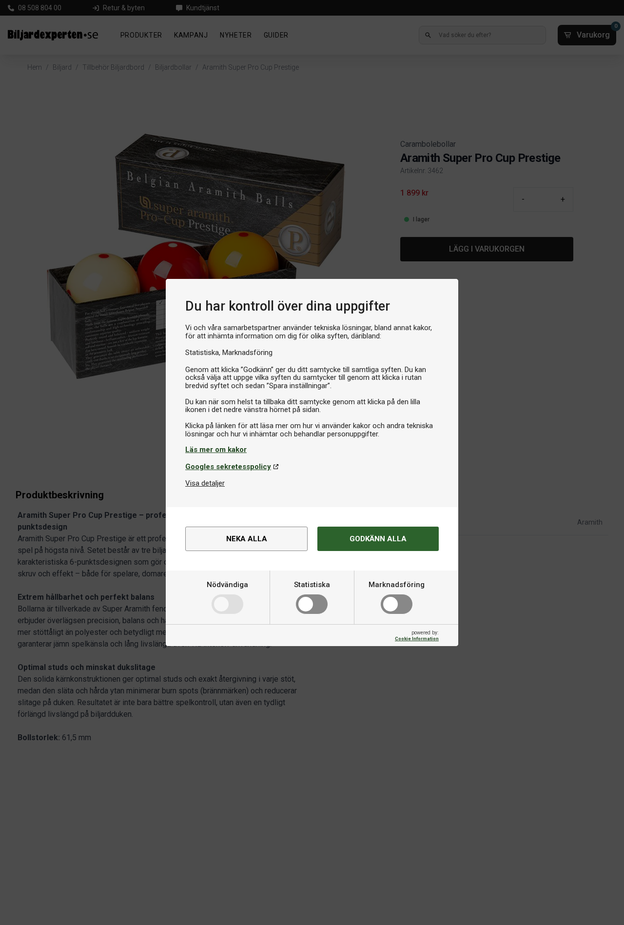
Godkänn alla (378, 538)
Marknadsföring (397, 584)
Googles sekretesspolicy (228, 466)
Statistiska (312, 584)
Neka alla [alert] (246, 538)
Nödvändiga (227, 584)
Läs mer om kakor (216, 449)
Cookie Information (417, 638)
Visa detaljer (205, 483)
